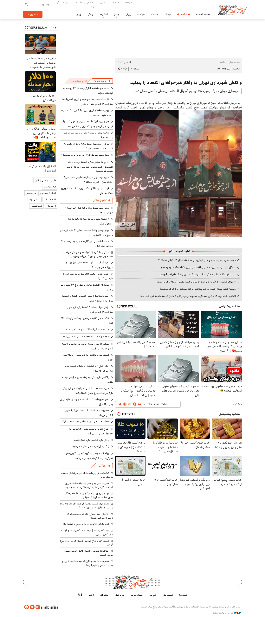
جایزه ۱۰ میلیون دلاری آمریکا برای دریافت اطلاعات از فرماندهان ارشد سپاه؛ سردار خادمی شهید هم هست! (89, 166)
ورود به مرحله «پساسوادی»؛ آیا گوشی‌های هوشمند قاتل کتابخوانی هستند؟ (197, 260)
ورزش (128, 14)
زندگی (90, 14)
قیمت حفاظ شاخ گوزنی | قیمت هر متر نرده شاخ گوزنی (86, 543)
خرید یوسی (31, 193)
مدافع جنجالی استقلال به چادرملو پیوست (87, 329)
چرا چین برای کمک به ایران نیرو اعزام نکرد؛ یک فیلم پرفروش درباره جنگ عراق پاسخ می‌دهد (87, 123)
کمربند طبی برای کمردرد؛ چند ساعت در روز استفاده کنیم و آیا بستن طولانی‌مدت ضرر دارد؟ (89, 485)
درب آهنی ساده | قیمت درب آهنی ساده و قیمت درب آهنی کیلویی (87, 532)
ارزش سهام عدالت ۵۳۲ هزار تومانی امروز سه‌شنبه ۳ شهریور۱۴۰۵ (90, 309)
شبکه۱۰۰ (128, 2)
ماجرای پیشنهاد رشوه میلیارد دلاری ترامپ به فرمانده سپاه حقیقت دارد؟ (88, 146)
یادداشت (80, 2)
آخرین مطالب (99, 200)
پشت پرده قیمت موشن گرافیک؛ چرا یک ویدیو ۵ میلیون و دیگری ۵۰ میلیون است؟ (86, 506)
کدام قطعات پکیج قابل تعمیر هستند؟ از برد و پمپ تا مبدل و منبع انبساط (87, 563)
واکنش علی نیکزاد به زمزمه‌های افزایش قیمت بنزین (87, 379)
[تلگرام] (26, 607)
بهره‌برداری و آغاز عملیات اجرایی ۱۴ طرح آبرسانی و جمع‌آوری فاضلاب (86, 232)
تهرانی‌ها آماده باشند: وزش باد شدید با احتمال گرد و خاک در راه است (87, 346)
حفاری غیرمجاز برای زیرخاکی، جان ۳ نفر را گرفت (85, 421)
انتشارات (67, 2)
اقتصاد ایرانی (50, 199)
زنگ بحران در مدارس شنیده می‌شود (90, 446)
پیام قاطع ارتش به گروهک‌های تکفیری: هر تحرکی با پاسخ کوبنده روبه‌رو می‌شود (89, 455)
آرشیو (56, 2)
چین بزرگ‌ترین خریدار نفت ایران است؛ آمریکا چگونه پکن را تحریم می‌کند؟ (88, 179)
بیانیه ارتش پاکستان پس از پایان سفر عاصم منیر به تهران (88, 135)
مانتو (53, 180)
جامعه (184, 14)
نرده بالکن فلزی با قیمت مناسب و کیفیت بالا (86, 524)
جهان (116, 14)
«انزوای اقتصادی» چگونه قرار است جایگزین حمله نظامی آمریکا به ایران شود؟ (196, 282)
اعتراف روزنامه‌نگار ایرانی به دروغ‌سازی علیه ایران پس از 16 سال (86, 401)
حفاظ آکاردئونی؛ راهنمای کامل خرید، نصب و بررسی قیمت (88, 553)
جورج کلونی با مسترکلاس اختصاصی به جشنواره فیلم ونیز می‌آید (91, 431)
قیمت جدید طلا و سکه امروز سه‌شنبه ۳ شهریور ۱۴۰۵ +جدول (87, 190)
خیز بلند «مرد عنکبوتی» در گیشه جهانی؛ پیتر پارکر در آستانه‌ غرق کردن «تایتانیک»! (88, 390)
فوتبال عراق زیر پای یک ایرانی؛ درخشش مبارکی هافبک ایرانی (87, 475)
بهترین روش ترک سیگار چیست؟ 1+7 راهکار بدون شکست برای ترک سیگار (89, 495)
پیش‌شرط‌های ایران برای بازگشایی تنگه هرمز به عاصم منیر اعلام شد (87, 112)
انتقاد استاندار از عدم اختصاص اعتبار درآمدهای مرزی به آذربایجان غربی (87, 298)
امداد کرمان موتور (48, 193)
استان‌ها (104, 14)
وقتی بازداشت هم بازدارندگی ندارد (91, 440)
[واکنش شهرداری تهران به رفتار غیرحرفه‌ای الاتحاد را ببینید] (178, 173)
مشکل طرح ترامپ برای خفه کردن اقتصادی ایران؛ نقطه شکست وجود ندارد (198, 267)
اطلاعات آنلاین (232, 9)
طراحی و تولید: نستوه (223, 613)
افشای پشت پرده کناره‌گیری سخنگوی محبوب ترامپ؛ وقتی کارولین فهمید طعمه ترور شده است (187, 296)
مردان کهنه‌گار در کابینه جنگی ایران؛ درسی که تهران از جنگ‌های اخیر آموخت (198, 274)
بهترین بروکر (34, 199)
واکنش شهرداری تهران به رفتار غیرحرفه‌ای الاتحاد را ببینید (186, 82)
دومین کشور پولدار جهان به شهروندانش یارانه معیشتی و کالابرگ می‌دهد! (198, 289)
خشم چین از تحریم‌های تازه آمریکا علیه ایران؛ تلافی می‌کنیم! (88, 276)
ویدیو (78, 14)
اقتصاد (154, 14)
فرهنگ (168, 14)
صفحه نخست (203, 14)
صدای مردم (91, 4)
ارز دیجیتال (51, 206)
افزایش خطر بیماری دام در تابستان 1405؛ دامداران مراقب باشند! (90, 516)
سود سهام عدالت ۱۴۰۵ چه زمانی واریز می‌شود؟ (85, 155)
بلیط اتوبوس (36, 206)
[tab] (102, 81)
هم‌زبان (101, 2)
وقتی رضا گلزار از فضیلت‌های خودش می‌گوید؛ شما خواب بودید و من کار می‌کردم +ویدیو (87, 254)
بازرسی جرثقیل (41, 180)
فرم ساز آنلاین (49, 187)
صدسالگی (114, 2)
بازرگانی (102, 465)
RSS (79, 595)
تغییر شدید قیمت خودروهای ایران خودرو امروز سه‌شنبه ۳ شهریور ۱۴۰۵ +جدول (87, 101)
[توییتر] (32, 607)
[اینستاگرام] (38, 607)
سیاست (141, 14)
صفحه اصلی (234, 62)
